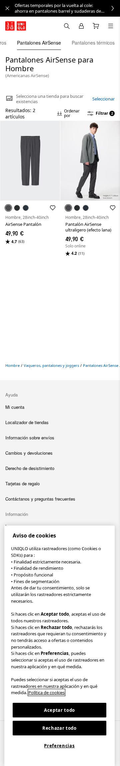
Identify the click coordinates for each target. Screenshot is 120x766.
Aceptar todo (59, 710)
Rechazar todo (59, 728)
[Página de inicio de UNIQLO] (15, 26)
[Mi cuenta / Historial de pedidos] (81, 26)
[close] (7, 8)
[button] (30, 161)
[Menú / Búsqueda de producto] (110, 26)
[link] (67, 8)
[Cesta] (96, 26)
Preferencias (59, 746)
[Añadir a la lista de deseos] (52, 208)
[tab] (39, 42)
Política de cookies (46, 692)
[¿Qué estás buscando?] (66, 26)
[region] (59, 646)
